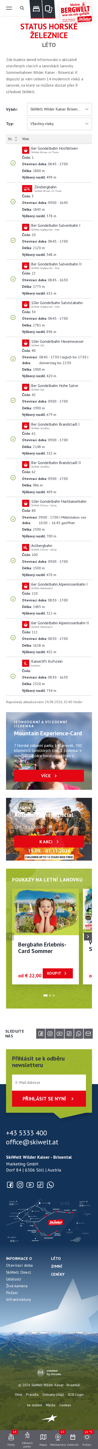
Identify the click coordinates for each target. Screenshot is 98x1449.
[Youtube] (59, 1034)
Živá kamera (16, 1285)
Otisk (18, 1394)
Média (50, 1405)
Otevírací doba (19, 1265)
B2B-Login (75, 1394)
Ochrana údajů (53, 1394)
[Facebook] (40, 1034)
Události (13, 1278)
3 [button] (54, 995)
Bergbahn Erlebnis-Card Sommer (42, 948)
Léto (56, 1258)
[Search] (22, 8)
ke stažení (34, 1405)
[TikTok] (69, 1034)
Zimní (56, 1266)
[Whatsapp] (78, 1034)
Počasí (12, 1292)
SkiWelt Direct (18, 1272)
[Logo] (75, 12)
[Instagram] (50, 1034)
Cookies (65, 1405)
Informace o (19, 1258)
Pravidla (32, 1394)
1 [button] (45, 995)
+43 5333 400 (26, 1132)
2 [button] (50, 995)
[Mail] (88, 1034)
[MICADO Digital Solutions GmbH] (49, 1372)
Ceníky (58, 1274)
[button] (9, 8)
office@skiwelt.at (32, 1141)
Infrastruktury (18, 1299)
